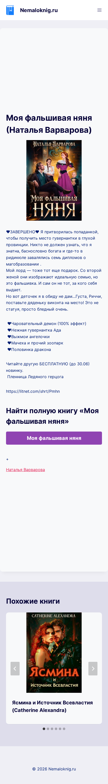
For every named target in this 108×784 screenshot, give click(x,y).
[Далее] (92, 668)
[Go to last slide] (15, 668)
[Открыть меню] (99, 10)
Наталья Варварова (25, 469)
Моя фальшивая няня (54, 438)
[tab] (44, 729)
